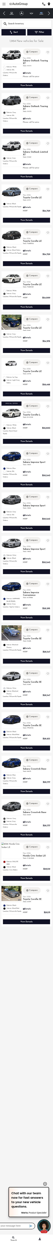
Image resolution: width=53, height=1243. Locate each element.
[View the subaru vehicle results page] (31, 13)
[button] (4, 13)
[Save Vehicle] (48, 52)
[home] (19, 4)
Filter (41, 32)
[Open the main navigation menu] (4, 4)
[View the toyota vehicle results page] (42, 13)
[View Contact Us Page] (44, 4)
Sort (16, 32)
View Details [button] (26, 85)
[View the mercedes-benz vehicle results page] (12, 13)
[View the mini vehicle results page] (22, 13)
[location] (49, 4)
